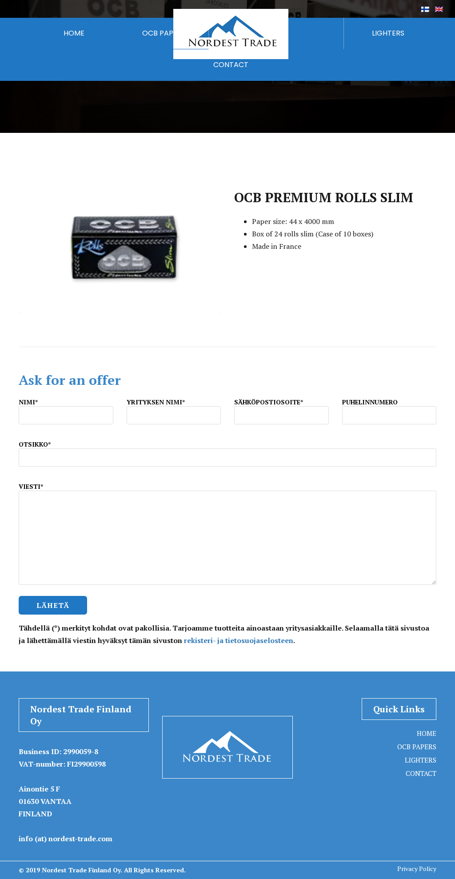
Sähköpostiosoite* (268, 402)
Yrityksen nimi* (156, 402)
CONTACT (230, 65)
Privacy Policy (416, 868)
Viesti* (31, 486)
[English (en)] (439, 8)
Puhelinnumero (370, 402)
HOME (74, 33)
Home (426, 733)
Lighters (420, 759)
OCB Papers (416, 746)
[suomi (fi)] (425, 8)
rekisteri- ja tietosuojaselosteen (238, 640)
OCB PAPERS (164, 33)
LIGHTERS (388, 33)
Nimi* (28, 402)
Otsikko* (35, 444)
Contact (421, 773)
